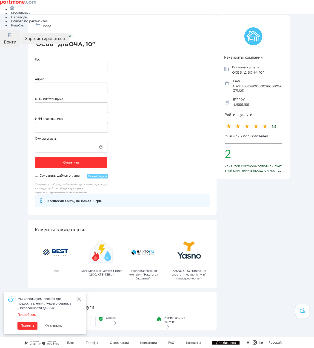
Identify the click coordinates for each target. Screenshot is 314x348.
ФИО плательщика (49, 99)
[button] (10, 38)
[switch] (36, 175)
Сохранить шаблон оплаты (60, 175)
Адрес (40, 79)
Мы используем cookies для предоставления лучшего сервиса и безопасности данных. (44, 303)
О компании (119, 343)
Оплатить (71, 162)
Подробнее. (26, 314)
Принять (27, 325)
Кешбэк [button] (17, 25)
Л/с (37, 59)
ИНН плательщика (49, 119)
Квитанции (148, 343)
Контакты (193, 343)
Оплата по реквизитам (29, 21)
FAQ (171, 343)
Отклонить (53, 326)
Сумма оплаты (46, 138)
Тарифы (92, 343)
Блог (70, 343)
